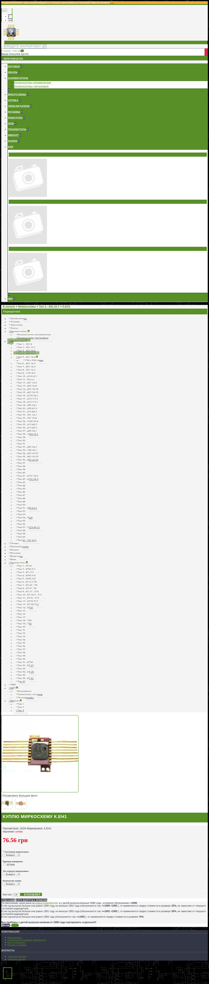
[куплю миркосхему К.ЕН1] (40, 791)
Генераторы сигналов (24, 201)
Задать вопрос (14, 937)
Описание (8, 900)
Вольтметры (18, 154)
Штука (11, 864)
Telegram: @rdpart (17, 956)
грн (10, 20)
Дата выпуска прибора (31, 900)
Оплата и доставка (16, 945)
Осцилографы (18, 248)
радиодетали (50, 903)
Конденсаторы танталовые (31, 86)
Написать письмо (17, 959)
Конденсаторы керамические (32, 82)
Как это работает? (16, 942)
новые (39, 903)
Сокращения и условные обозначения (26, 940)
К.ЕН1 (15, 925)
